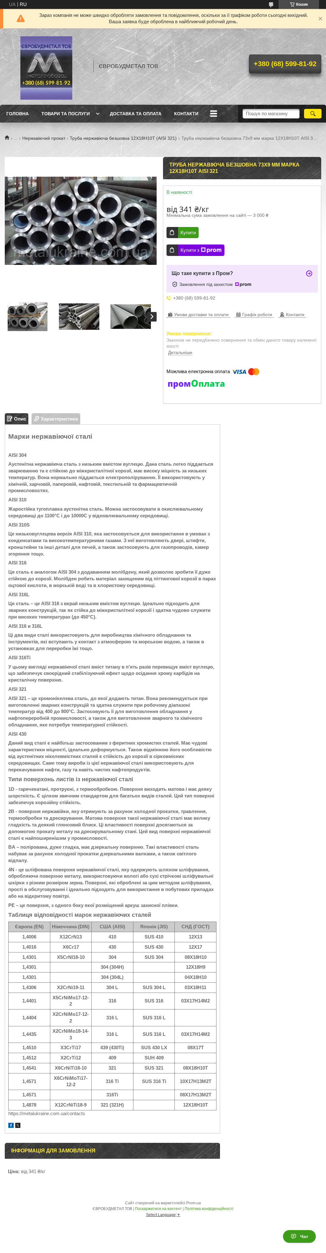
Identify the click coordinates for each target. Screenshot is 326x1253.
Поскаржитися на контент (158, 1209)
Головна (17, 113)
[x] (17, 1126)
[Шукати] (313, 113)
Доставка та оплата (135, 113)
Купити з (190, 250)
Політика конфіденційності (209, 1209)
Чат (304, 1236)
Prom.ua (193, 1203)
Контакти (186, 113)
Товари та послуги (65, 113)
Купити (188, 232)
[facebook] (11, 1126)
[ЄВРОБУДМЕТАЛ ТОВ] (46, 66)
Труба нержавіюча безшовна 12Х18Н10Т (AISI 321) (123, 138)
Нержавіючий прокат (43, 138)
